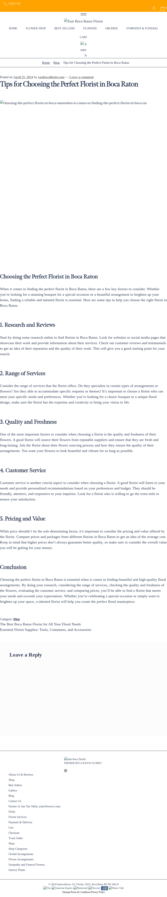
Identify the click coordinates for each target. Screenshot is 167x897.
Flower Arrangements (21, 859)
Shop (11, 779)
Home (13, 28)
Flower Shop (36, 28)
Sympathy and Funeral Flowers (27, 864)
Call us (14, 3)
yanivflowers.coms (49, 806)
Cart (83, 37)
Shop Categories (18, 848)
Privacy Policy (98, 892)
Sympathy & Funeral (142, 28)
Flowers (90, 28)
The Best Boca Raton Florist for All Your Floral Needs (40, 624)
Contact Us (15, 801)
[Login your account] (152, 8)
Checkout (14, 832)
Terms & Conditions (80, 892)
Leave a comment (81, 77)
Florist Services (17, 817)
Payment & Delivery (20, 822)
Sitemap (66, 892)
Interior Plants (17, 870)
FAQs (12, 811)
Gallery (13, 790)
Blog (56, 62)
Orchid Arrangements (21, 854)
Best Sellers (64, 28)
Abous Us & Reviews (21, 774)
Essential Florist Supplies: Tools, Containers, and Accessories (45, 630)
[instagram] (65, 770)
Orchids (111, 28)
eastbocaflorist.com (51, 77)
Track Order (16, 838)
